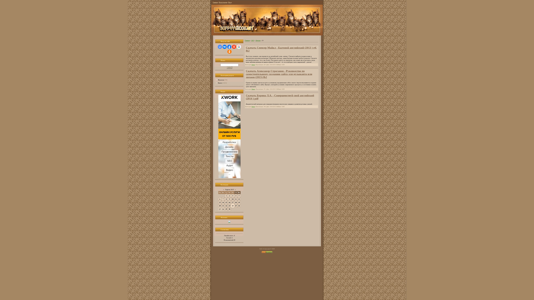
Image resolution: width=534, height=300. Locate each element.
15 (226, 202)
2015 (252, 40)
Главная (215, 2)
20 (220, 206)
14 (223, 202)
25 (236, 206)
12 (239, 199)
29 (226, 209)
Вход (230, 2)
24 (232, 206)
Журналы (221, 80)
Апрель (258, 40)
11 (236, 199)
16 (229, 202)
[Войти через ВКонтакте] (224, 47)
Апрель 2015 (229, 189)
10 (232, 199)
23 (229, 206)
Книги (220, 83)
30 (229, 209)
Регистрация (223, 2)
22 (226, 206)
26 (239, 206)
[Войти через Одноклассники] (229, 52)
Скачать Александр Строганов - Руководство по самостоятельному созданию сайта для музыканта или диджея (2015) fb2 (279, 74)
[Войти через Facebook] (229, 47)
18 (236, 202)
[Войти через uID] (220, 47)
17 (232, 202)
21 (223, 206)
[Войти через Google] (239, 47)
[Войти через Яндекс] (234, 47)
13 (220, 202)
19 (239, 202)
